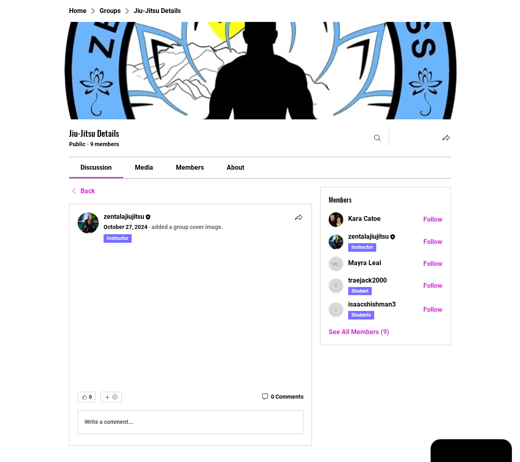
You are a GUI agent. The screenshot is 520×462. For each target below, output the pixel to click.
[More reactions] (111, 397)
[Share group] (446, 137)
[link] (96, 167)
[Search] (377, 138)
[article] (190, 325)
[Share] (298, 217)
